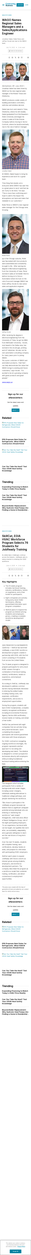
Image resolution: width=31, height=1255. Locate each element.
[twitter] (15, 57)
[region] (15, 1247)
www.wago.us (7, 382)
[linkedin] (12, 57)
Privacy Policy (21, 1246)
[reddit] (18, 57)
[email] (22, 57)
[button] (3, 5)
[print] (28, 57)
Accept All (15, 1251)
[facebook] (9, 57)
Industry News (7, 15)
